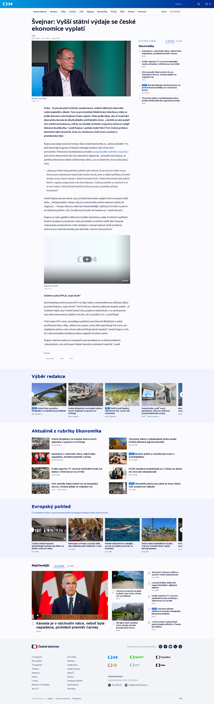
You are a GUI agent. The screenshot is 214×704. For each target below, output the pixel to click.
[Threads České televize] (180, 647)
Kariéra (70, 676)
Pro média (71, 657)
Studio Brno (72, 665)
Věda (122, 11)
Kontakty (71, 688)
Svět (81, 11)
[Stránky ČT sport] (136, 657)
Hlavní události (40, 11)
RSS (180, 698)
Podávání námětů (74, 680)
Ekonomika (102, 11)
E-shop (35, 680)
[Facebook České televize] (165, 647)
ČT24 (71, 358)
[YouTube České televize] (170, 647)
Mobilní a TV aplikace (41, 684)
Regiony (90, 11)
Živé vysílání (37, 661)
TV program (37, 657)
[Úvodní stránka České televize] (45, 647)
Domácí (72, 11)
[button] (87, 259)
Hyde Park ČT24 (50, 286)
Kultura (131, 11)
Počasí (114, 11)
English (50, 698)
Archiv (61, 358)
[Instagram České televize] (160, 647)
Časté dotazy (72, 684)
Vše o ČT (35, 688)
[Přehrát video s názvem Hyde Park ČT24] (87, 259)
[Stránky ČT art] (135, 665)
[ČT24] (8, 3)
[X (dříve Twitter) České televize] (175, 647)
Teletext (35, 669)
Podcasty (142, 11)
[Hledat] (199, 4)
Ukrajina (53, 11)
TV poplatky (37, 665)
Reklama (71, 661)
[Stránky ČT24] (113, 657)
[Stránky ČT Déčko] (112, 665)
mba (33, 36)
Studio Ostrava (73, 669)
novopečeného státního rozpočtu (109, 151)
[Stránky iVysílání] (163, 657)
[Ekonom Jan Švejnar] (81, 68)
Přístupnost (76, 698)
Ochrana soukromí (63, 698)
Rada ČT (70, 673)
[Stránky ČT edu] (160, 665)
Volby (63, 11)
